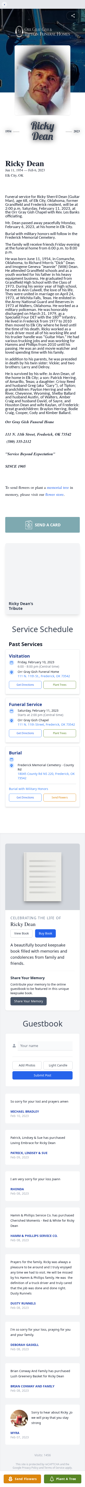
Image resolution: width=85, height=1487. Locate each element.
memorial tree (58, 487)
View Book (21, 933)
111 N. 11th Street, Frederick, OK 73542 (46, 724)
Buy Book (45, 933)
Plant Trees (59, 685)
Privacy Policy (30, 1468)
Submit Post (42, 1075)
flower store (54, 494)
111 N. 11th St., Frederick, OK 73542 (44, 676)
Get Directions (25, 685)
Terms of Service (54, 1468)
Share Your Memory (28, 1001)
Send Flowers (60, 797)
